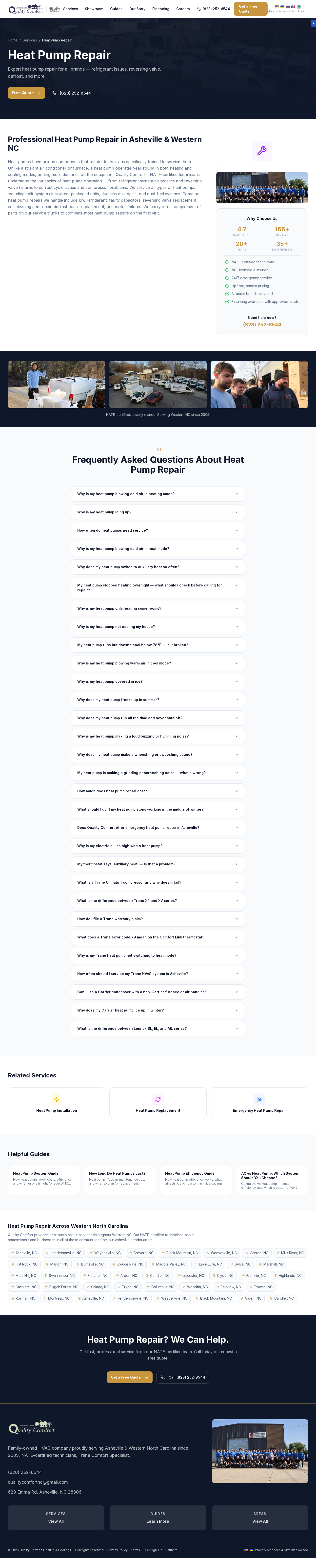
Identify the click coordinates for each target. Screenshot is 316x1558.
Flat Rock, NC (27, 1264)
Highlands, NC (290, 1275)
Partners (171, 1550)
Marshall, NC (273, 1264)
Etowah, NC (263, 1287)
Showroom (94, 9)
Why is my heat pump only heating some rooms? (119, 608)
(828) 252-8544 (216, 9)
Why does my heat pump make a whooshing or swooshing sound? (134, 754)
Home (13, 40)
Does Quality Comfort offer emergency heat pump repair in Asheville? (138, 827)
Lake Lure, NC (210, 1264)
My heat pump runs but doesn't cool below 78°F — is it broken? (132, 645)
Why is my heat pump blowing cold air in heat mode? (123, 548)
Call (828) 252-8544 (187, 1377)
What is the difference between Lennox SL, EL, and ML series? (132, 1028)
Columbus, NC (162, 1287)
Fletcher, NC (98, 1275)
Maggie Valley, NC (171, 1264)
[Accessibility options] (313, 23)
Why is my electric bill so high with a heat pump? (119, 846)
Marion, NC (59, 1264)
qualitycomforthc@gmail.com (38, 1482)
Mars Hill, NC (26, 1275)
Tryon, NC (130, 1287)
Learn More (158, 1518)
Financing (160, 9)
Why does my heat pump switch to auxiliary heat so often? (128, 567)
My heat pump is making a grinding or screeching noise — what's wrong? (141, 773)
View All (56, 1518)
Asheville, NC (26, 1253)
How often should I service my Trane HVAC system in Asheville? (132, 974)
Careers (183, 9)
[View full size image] (260, 1451)
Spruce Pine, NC (130, 1264)
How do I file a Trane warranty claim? (110, 919)
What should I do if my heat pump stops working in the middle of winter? (140, 809)
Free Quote (23, 92)
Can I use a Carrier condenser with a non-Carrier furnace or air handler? (141, 992)
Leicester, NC (193, 1275)
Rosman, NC (25, 1298)
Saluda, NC (100, 1287)
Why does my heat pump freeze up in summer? (118, 700)
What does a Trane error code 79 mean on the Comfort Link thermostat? (140, 937)
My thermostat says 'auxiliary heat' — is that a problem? (126, 864)
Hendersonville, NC (65, 1253)
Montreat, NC (59, 1298)
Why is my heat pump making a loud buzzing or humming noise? (133, 736)
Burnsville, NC (92, 1264)
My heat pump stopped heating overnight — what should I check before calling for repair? (149, 587)
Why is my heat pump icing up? (104, 512)
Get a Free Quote (248, 8)
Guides (116, 9)
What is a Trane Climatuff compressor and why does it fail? (129, 882)
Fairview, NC (231, 1287)
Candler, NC (160, 1275)
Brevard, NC (144, 1253)
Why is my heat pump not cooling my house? (116, 626)
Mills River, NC (292, 1253)
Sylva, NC (243, 1264)
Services (70, 9)
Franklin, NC (256, 1275)
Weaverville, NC (224, 1253)
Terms (135, 1550)
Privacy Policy (117, 1550)
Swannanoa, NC (62, 1275)
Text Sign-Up (152, 1550)
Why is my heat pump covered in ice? (109, 681)
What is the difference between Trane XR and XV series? (127, 900)
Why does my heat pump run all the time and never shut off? (129, 718)
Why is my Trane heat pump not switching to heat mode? (126, 955)
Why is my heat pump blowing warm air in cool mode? (124, 663)
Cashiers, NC (26, 1287)
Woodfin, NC (197, 1287)
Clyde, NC (225, 1275)
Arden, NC (128, 1275)
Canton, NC (259, 1253)
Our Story (137, 9)
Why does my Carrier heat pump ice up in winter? (120, 1010)
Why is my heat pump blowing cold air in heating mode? (126, 494)
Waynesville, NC (107, 1253)
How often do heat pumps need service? (112, 530)
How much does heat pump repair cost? (112, 791)
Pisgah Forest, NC (63, 1287)
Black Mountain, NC (182, 1253)
